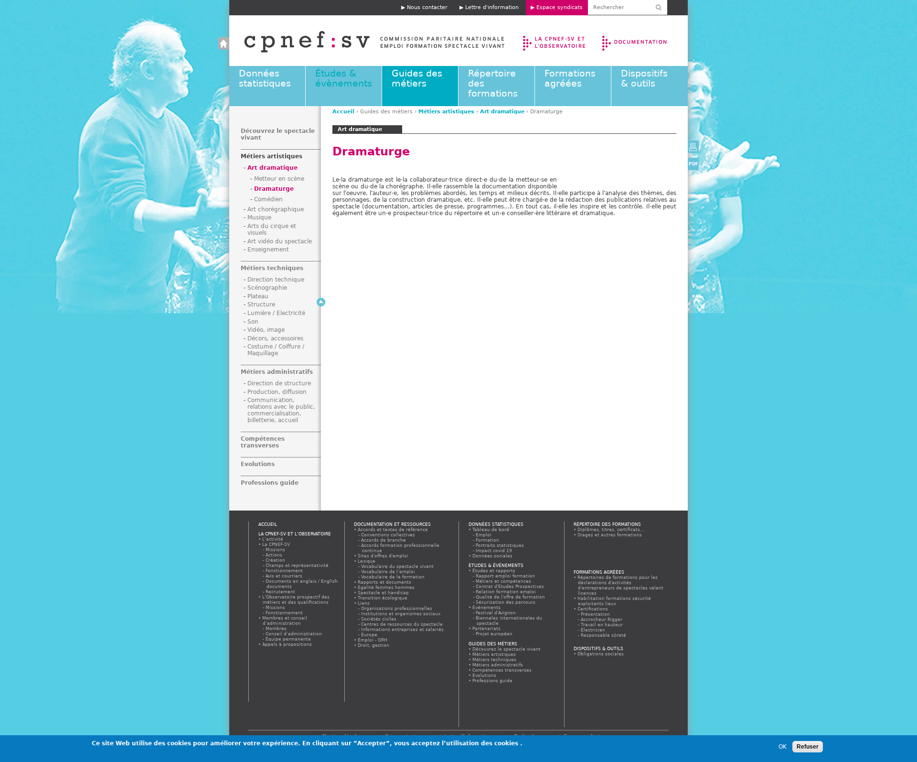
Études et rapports (494, 570)
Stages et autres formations (610, 534)
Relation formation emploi (506, 591)
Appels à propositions (287, 644)
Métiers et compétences (504, 581)
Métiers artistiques (446, 112)
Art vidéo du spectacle (279, 241)
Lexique (366, 561)
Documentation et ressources (643, 40)
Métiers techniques (272, 268)
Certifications (593, 608)
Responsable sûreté (604, 635)
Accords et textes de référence (393, 529)
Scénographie (267, 287)
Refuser (808, 746)
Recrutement (281, 591)
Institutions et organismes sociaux (401, 613)
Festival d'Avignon (496, 612)
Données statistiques (265, 78)
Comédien (268, 199)
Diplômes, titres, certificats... (611, 529)
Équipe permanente (289, 639)
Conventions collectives (388, 534)
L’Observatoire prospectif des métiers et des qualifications (296, 599)
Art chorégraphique (275, 209)
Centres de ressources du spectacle (402, 624)
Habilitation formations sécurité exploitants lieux (614, 601)
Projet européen (494, 633)
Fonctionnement (285, 570)
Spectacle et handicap (383, 592)
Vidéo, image (266, 330)
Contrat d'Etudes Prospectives (510, 586)
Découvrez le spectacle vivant (507, 649)
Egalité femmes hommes (386, 587)
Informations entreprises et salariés (403, 629)
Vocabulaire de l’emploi (388, 571)
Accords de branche (384, 540)
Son (252, 321)
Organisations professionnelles (397, 608)
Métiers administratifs (277, 372)
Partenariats (487, 628)
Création (276, 560)
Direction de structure (279, 383)
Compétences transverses (263, 442)
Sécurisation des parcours (506, 602)
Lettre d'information (492, 7)
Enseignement (268, 249)
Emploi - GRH (372, 639)
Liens (364, 603)
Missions (276, 549)
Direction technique (275, 279)
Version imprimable (693, 147)
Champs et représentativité (298, 565)
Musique (259, 217)
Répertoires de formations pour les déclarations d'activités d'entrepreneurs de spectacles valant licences (620, 585)
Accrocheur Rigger (602, 619)
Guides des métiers (417, 78)
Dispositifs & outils (644, 78)
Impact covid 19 (494, 550)
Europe (369, 634)
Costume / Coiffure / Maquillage (275, 350)
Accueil (364, 40)
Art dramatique (502, 112)
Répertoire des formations (607, 524)
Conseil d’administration (294, 633)
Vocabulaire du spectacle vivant (398, 566)
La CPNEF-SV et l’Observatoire (555, 40)
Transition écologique (382, 597)
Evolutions (258, 464)
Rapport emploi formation (506, 575)
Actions (274, 554)
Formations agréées (570, 78)
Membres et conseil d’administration (285, 620)
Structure (261, 304)
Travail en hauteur (602, 624)
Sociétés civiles (379, 618)
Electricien (593, 629)
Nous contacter (427, 7)
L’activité (273, 539)
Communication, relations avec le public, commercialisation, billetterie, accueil (281, 410)
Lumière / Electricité (276, 313)
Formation (488, 540)
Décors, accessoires (275, 338)
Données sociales (492, 555)
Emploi (484, 534)
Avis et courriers (284, 575)
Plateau (257, 296)
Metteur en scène (279, 178)
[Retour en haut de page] (321, 302)
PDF (693, 163)
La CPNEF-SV (276, 544)
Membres (277, 628)
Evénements (487, 607)
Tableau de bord (491, 529)
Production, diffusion (277, 392)
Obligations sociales (601, 653)
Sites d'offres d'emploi (383, 555)
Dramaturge (274, 188)
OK (782, 746)
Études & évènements (343, 78)
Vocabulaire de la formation (393, 576)
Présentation (596, 614)
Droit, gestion (373, 645)
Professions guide (270, 482)
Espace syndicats (559, 7)
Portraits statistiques (500, 545)
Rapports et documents (384, 582)
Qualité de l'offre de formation (511, 596)
